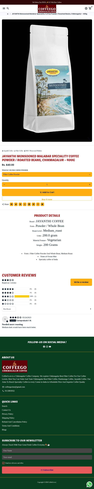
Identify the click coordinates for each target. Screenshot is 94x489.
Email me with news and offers (14, 463)
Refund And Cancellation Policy (14, 422)
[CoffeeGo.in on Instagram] (47, 347)
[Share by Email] (38, 204)
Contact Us (6, 410)
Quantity (5, 180)
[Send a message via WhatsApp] (89, 484)
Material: (15, 170)
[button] (8, 296)
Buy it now (47, 199)
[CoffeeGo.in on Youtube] (50, 347)
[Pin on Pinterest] (20, 204)
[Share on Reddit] (33, 204)
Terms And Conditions (10, 426)
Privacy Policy (7, 414)
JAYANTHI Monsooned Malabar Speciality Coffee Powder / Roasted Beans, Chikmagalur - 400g (49, 14)
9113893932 (8, 391)
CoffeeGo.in (52, 482)
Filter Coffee (18, 151)
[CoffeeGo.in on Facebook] (44, 347)
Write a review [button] (81, 282)
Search (4, 406)
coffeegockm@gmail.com (13, 387)
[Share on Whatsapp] (24, 204)
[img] (16, 317)
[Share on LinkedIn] (29, 204)
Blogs (4, 430)
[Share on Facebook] (11, 204)
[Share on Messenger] (42, 204)
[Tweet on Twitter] (16, 204)
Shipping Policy (8, 418)
